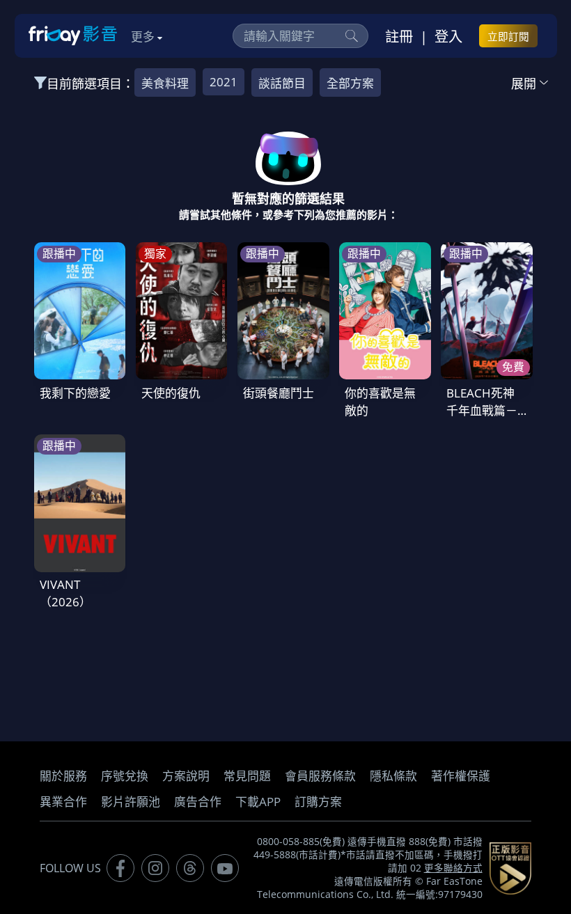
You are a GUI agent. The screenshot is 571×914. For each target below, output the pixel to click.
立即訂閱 (508, 36)
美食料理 (165, 83)
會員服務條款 (320, 776)
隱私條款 (393, 776)
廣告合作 (197, 802)
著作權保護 (460, 776)
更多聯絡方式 (453, 868)
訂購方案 (318, 802)
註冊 (399, 36)
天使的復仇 (171, 393)
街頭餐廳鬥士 (278, 393)
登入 (448, 36)
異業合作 (63, 802)
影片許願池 (130, 802)
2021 (223, 82)
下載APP (258, 802)
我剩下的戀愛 (75, 393)
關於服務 (63, 776)
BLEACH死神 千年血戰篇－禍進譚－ (481, 410)
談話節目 (282, 83)
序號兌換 (124, 776)
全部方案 (350, 83)
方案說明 (186, 776)
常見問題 (247, 776)
